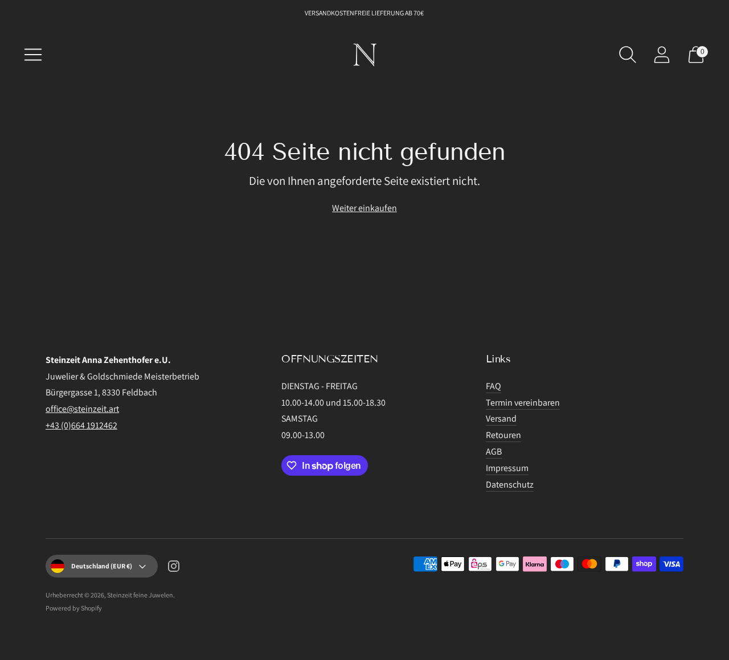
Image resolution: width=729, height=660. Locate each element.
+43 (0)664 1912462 (81, 425)
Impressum (507, 468)
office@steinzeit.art (82, 409)
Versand (501, 418)
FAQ (493, 386)
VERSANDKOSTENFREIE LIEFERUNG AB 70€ (365, 13)
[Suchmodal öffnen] (628, 55)
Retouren (503, 435)
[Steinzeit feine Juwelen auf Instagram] (174, 568)
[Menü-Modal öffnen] (33, 55)
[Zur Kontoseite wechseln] (662, 55)
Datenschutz (510, 484)
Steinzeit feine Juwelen (140, 595)
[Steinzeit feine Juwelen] (364, 54)
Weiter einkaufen (364, 208)
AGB (494, 451)
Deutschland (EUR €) (101, 566)
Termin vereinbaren (523, 403)
